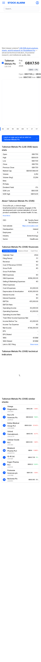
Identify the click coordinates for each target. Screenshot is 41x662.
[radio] (2, 129)
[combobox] (21, 8)
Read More (6, 215)
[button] (3, 3)
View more (34, 344)
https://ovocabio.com (30, 226)
